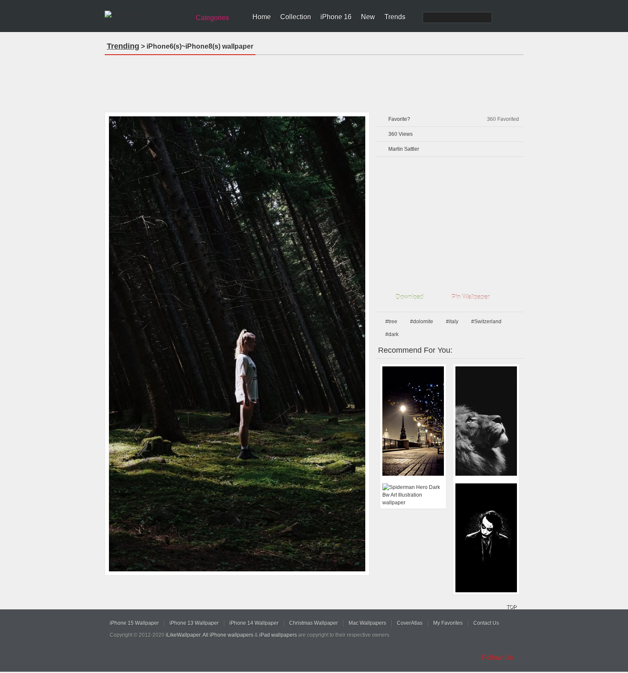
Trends (394, 16)
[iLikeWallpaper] (146, 14)
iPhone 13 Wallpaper (194, 623)
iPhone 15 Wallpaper (134, 623)
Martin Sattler (403, 149)
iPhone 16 (336, 16)
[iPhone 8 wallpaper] (237, 343)
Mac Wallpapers (367, 623)
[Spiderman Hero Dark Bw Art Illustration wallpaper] (413, 494)
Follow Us (498, 657)
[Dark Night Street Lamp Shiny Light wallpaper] (413, 421)
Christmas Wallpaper (313, 623)
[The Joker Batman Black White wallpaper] (486, 538)
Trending (123, 46)
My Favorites (448, 623)
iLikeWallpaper (183, 635)
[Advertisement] (314, 80)
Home (261, 16)
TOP (511, 607)
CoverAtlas (410, 623)
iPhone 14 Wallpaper (254, 623)
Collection (295, 16)
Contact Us (486, 623)
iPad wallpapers (278, 635)
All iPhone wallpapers (227, 635)
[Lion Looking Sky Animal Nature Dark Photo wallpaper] (486, 421)
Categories (212, 17)
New (368, 16)
